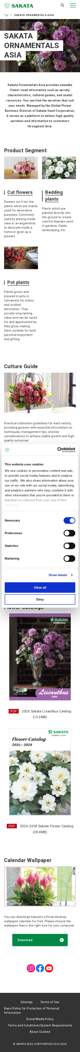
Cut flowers (20, 192)
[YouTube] (49, 966)
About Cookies (40, 1031)
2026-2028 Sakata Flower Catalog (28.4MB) (46, 829)
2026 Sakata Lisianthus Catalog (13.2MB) (46, 714)
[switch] (69, 533)
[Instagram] (31, 966)
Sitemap (27, 1002)
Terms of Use (49, 1002)
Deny (40, 599)
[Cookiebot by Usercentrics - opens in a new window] (57, 450)
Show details (58, 575)
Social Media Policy (40, 1019)
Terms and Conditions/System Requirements (40, 1025)
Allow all (40, 587)
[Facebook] (40, 966)
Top (6, 15)
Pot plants (18, 282)
